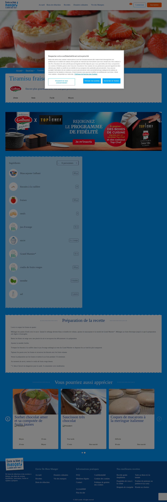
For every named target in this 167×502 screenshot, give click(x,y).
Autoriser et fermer (111, 81)
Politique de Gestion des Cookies (86, 74)
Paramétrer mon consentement (61, 82)
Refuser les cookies (92, 81)
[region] (84, 69)
